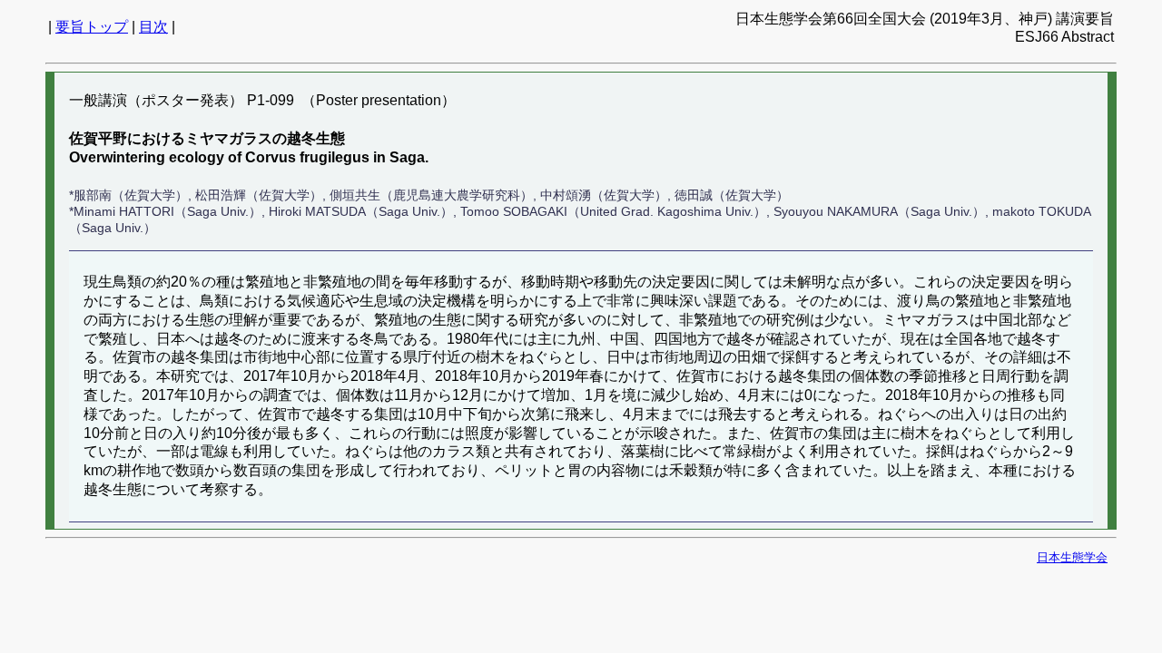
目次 (153, 26)
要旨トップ (91, 26)
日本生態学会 (1072, 557)
